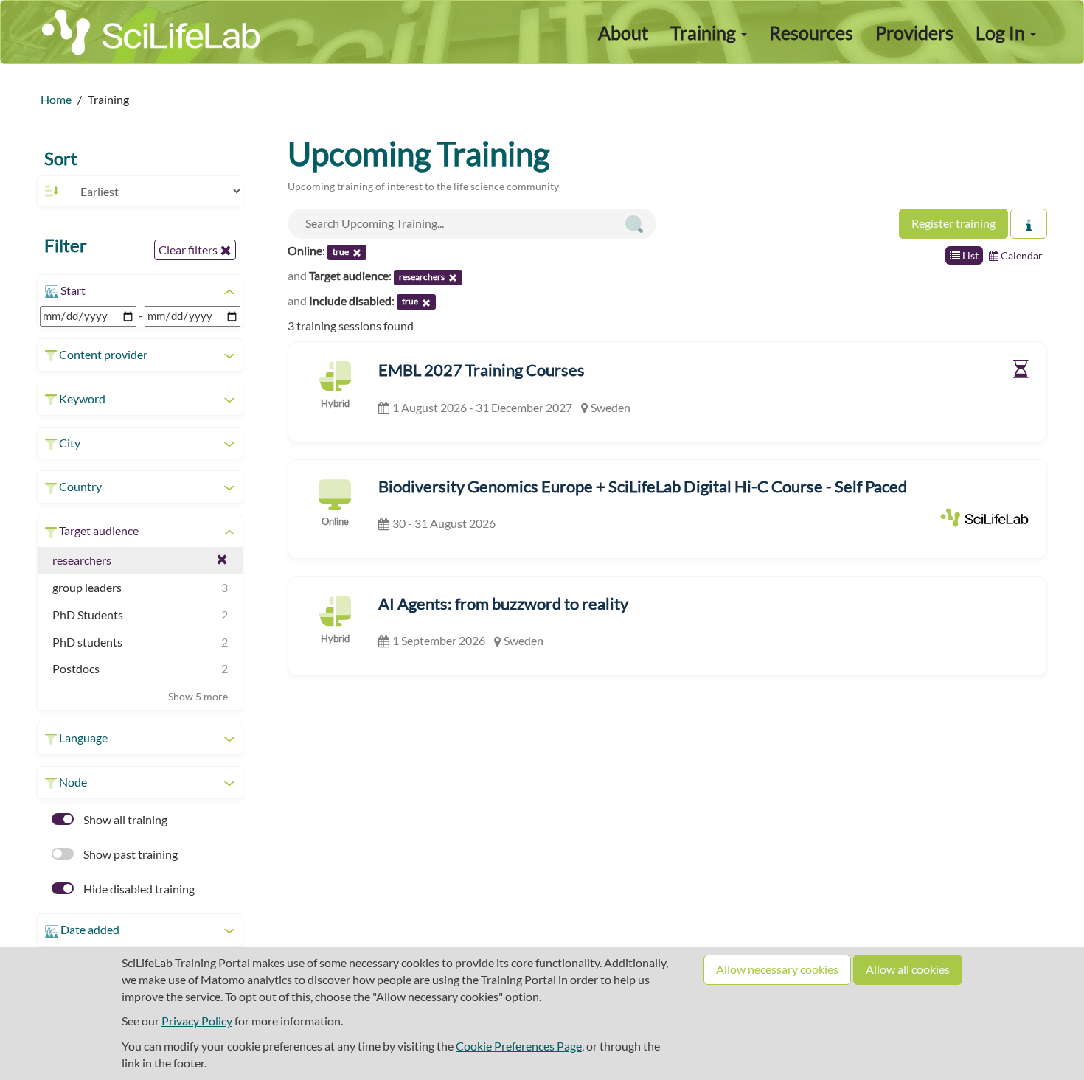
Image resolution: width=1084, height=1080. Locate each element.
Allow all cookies (908, 969)
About (623, 32)
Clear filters (189, 250)
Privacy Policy (196, 1021)
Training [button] (705, 32)
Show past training (129, 854)
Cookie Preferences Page (519, 1046)
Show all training (124, 819)
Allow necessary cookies (777, 969)
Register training (953, 223)
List (969, 255)
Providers (914, 32)
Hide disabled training (138, 889)
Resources (811, 32)
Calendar (1020, 255)
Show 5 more (198, 696)
